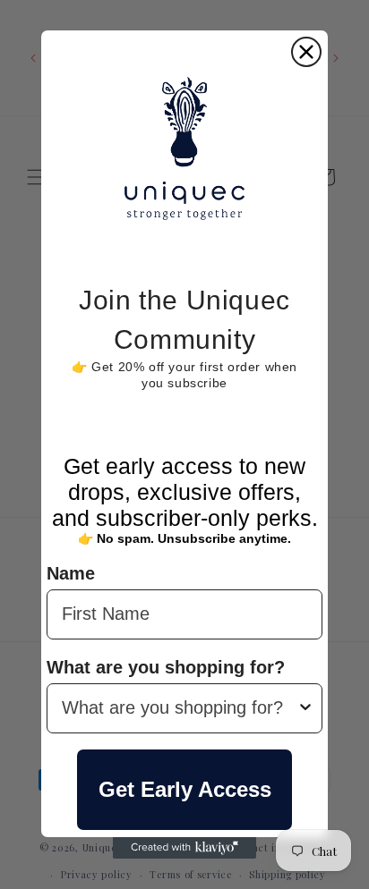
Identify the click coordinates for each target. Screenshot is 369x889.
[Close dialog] (306, 52)
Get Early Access (185, 789)
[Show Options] (305, 708)
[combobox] (179, 708)
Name (71, 573)
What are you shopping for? (166, 667)
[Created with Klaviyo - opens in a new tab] (184, 848)
